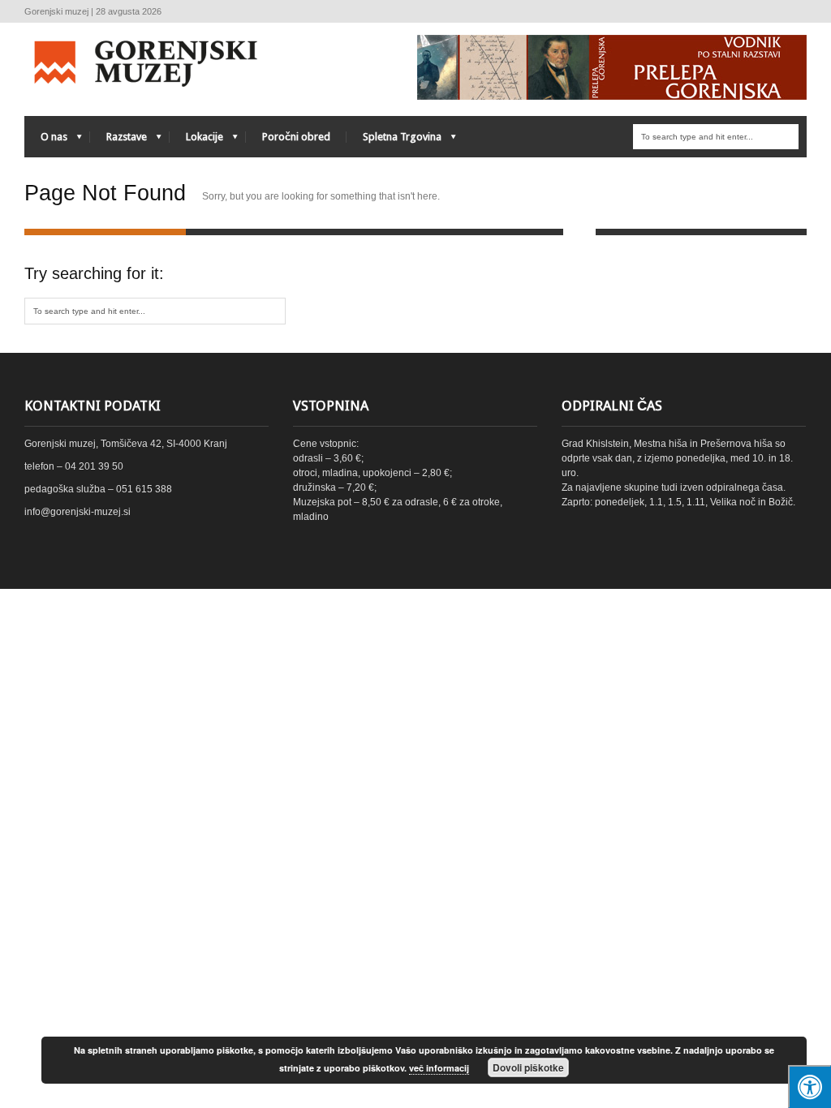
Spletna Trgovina (394, 141)
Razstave (118, 141)
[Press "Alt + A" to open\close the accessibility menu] (809, 1086)
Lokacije (196, 141)
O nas (45, 141)
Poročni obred (296, 137)
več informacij (439, 1068)
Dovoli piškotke (528, 1067)
